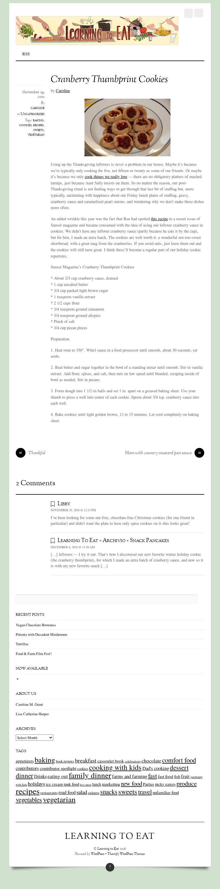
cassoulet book (110, 761)
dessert (179, 767)
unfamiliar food (166, 792)
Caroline (63, 90)
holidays (36, 783)
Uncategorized (32, 114)
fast (152, 775)
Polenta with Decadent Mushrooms (41, 634)
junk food (71, 784)
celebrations (133, 761)
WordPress (97, 854)
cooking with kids (115, 767)
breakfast (86, 760)
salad (81, 792)
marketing (111, 784)
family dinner (90, 775)
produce (186, 783)
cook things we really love (106, 176)
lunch (96, 784)
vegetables (29, 799)
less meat (85, 785)
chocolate (151, 760)
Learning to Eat (108, 849)
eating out (58, 776)
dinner (24, 775)
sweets (38, 130)
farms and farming (129, 776)
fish (177, 776)
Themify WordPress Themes (126, 854)
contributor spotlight (58, 768)
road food (67, 792)
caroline (37, 108)
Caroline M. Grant (29, 704)
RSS (26, 53)
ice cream (54, 784)
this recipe (159, 218)
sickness (93, 792)
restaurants (49, 792)
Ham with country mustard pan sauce (163, 453)
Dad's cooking (155, 768)
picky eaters (165, 784)
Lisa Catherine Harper (32, 713)
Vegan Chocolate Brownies (36, 624)
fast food (165, 776)
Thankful (32, 453)
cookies (25, 125)
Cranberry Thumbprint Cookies (109, 80)
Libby (64, 504)
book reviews (65, 761)
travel (145, 791)
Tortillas (22, 643)
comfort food (179, 760)
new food (131, 783)
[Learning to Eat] (97, 42)
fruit (185, 776)
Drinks (40, 776)
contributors (27, 768)
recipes (38, 125)
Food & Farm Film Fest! (34, 653)
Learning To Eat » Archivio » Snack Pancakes (113, 541)
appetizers (25, 761)
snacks (108, 791)
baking (38, 120)
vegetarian (36, 134)
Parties (148, 784)
